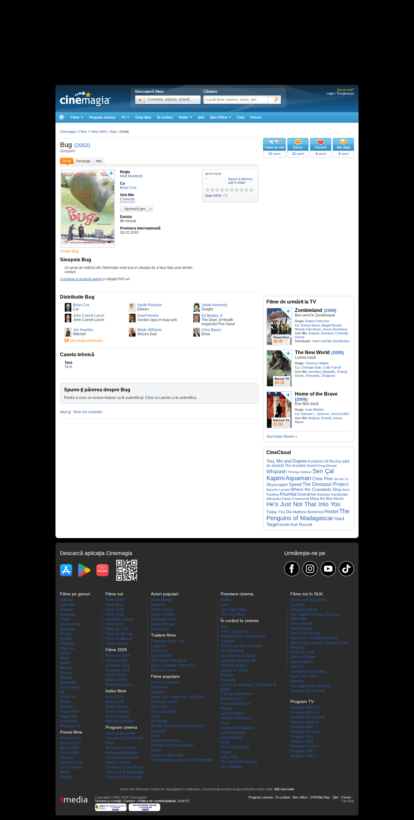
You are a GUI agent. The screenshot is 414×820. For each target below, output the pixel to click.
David (156, 750)
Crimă (65, 619)
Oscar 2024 (69, 753)
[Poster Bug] (88, 248)
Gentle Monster (233, 733)
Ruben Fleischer (317, 321)
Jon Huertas (83, 330)
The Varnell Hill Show (168, 660)
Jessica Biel (340, 414)
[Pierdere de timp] (210, 189)
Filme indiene (116, 643)
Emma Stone (310, 325)
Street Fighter (301, 628)
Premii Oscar (70, 738)
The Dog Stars (232, 614)
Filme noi (114, 593)
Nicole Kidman (163, 624)
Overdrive (306, 494)
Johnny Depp (162, 609)
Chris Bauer (211, 330)
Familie (66, 639)
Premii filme (71, 732)
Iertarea (227, 675)
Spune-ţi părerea (240, 179)
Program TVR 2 (303, 756)
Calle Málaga (232, 737)
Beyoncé (158, 605)
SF (62, 692)
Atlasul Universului (236, 718)
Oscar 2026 (69, 743)
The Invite (159, 707)
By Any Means (232, 651)
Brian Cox (81, 305)
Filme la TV (114, 624)
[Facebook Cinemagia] (291, 568)
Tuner (156, 716)
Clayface (297, 605)
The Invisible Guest (300, 466)
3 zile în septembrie (237, 694)
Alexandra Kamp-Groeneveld (287, 498)
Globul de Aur (71, 767)
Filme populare (165, 676)
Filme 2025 (114, 614)
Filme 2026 (114, 609)
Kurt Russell (301, 524)
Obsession (160, 687)
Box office (300, 797)
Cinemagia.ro (85, 98)
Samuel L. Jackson (315, 414)
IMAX (109, 743)
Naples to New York (167, 755)
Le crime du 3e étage (238, 656)
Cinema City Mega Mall (124, 772)
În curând (164, 117)
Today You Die (279, 512)
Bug (66, 145)
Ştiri (201, 117)
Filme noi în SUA (306, 593)
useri (274, 154)
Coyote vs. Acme (234, 670)
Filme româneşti (118, 639)
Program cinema (102, 117)
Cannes (66, 757)
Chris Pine (322, 478)
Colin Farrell (332, 367)
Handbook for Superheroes (243, 636)
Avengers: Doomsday (308, 671)
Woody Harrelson (308, 329)
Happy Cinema (117, 762)
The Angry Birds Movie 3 (310, 686)
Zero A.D (297, 666)
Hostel (331, 511)
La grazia (158, 731)
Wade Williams (149, 330)
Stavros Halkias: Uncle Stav (173, 665)
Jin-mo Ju (341, 479)
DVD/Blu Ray (320, 797)
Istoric (299, 375)
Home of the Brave (316, 394)
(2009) (330, 310)
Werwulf (297, 681)
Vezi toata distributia (86, 341)
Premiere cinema (119, 619)
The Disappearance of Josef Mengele (182, 760)
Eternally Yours (163, 670)
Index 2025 (114, 702)
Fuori (225, 605)
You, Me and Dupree (286, 461)
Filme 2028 (114, 600)
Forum (256, 117)
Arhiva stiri (68, 721)
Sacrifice (228, 641)
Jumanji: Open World (307, 691)
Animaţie (67, 605)
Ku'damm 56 (318, 461)
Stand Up (67, 697)
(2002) (82, 145)
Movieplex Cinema (120, 748)
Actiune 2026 (116, 660)
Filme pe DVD (117, 629)
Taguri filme (69, 711)
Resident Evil (231, 699)
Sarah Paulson (149, 305)
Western (67, 707)
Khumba (288, 494)
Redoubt (228, 680)
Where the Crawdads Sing (316, 489)
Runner (227, 708)
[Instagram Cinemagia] (310, 568)
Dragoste (328, 375)
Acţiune (314, 333)
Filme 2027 (114, 605)
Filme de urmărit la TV (291, 301)
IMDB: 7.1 (220, 195)
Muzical (66, 673)
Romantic (313, 375)
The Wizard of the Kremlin (172, 745)
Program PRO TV (304, 707)
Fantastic (67, 643)
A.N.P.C (184, 801)
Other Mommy (301, 623)
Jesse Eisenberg (334, 329)
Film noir (67, 648)
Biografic (328, 371)
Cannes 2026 (71, 762)
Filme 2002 (99, 131)
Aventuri (327, 333)
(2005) (337, 352)
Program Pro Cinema (307, 717)
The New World (312, 352)
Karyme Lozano (278, 489)
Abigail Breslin (331, 325)
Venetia (66, 777)
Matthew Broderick (308, 512)
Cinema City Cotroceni (124, 738)
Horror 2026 (115, 675)
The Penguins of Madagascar (307, 514)
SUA (68, 367)
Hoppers (158, 692)
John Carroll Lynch (88, 315)
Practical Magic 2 (235, 665)
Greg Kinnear (327, 465)
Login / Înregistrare (340, 93)
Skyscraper (277, 484)
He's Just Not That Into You (303, 504)
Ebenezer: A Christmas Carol (314, 638)
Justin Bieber (161, 600)
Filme (83, 131)
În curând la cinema (240, 620)
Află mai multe (284, 789)
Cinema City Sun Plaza (124, 767)
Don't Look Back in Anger (241, 646)
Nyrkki (284, 525)
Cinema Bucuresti (120, 733)
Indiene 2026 (116, 680)
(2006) (301, 399)
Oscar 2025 (69, 748)
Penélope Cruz (163, 619)
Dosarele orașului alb (238, 660)
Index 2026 (114, 697)
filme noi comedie (87, 412)
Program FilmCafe (305, 732)
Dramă (342, 371)
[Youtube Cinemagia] (328, 568)
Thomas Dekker (300, 472)
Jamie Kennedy (214, 305)
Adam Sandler (163, 614)
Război (66, 677)
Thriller (66, 702)
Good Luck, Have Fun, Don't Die (177, 697)
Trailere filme (163, 635)
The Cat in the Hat (305, 633)
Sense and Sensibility (308, 600)
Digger (226, 752)
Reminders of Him (166, 740)
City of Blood (161, 656)
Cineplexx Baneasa (121, 757)
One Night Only (233, 609)
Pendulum (159, 651)
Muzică (66, 668)
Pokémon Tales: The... (169, 641)
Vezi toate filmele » (281, 436)
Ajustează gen (135, 208)
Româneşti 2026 (119, 685)
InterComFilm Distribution (330, 341)
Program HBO (301, 741)
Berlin (65, 772)
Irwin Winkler (314, 409)
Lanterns (158, 646)
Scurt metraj (70, 687)
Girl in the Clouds (235, 747)
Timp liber (143, 117)
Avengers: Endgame (237, 728)
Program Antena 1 (305, 712)
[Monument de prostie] (207, 189)
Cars (225, 626)
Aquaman (298, 478)
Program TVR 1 (303, 751)
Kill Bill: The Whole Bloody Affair (177, 726)
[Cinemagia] (61, 117)
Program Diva (301, 737)
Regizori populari (119, 721)
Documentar (70, 624)
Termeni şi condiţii (108, 801)
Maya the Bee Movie (327, 498)
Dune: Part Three (304, 676)
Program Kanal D (304, 722)
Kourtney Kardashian (332, 494)
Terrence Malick (317, 363)
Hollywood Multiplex (122, 753)
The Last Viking (163, 711)
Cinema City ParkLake (123, 777)
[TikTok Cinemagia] (346, 568)
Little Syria (229, 757)
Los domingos (232, 713)
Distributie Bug (77, 297)
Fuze (155, 736)
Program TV (70, 726)
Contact (129, 801)
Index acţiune (116, 707)
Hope (225, 723)
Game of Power (303, 657)
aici (157, 398)
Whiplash (276, 471)
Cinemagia (67, 131)
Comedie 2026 (117, 665)
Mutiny (226, 600)
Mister (299, 422)
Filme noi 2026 (117, 656)
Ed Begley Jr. (212, 315)
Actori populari (117, 716)
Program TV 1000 (304, 746)
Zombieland (308, 310)
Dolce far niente (164, 702)
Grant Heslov (148, 315)
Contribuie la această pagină (81, 279)
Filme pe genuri (75, 593)
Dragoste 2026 (117, 670)
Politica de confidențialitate (157, 801)
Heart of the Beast (235, 703)
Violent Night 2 (302, 662)
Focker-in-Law (302, 652)
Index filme (115, 690)
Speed (295, 484)
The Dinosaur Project (325, 484)
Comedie (341, 333)
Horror (300, 337)
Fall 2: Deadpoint (235, 631)
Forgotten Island (303, 609)
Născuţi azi (160, 629)
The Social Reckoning (239, 762)
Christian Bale (311, 367)
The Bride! (159, 721)
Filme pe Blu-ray (118, 634)
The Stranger (231, 767)
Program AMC (301, 727)
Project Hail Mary (165, 682)
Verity (225, 742)
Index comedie (117, 711)
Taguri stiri (68, 716)
